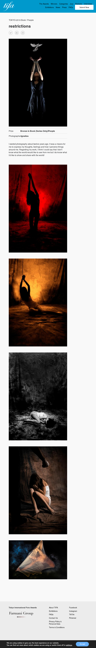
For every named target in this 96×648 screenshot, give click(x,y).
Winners (54, 4)
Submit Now (84, 7)
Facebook (73, 607)
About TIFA (53, 607)
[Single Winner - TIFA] (8, 6)
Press (64, 7)
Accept (82, 644)
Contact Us (53, 618)
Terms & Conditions (56, 627)
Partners (78, 4)
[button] (11, 33)
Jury (71, 4)
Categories (63, 4)
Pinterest (72, 618)
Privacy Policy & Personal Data (55, 622)
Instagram (73, 611)
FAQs (71, 7)
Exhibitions (49, 7)
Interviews (88, 4)
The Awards (44, 4)
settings (69, 645)
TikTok (71, 614)
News (58, 7)
